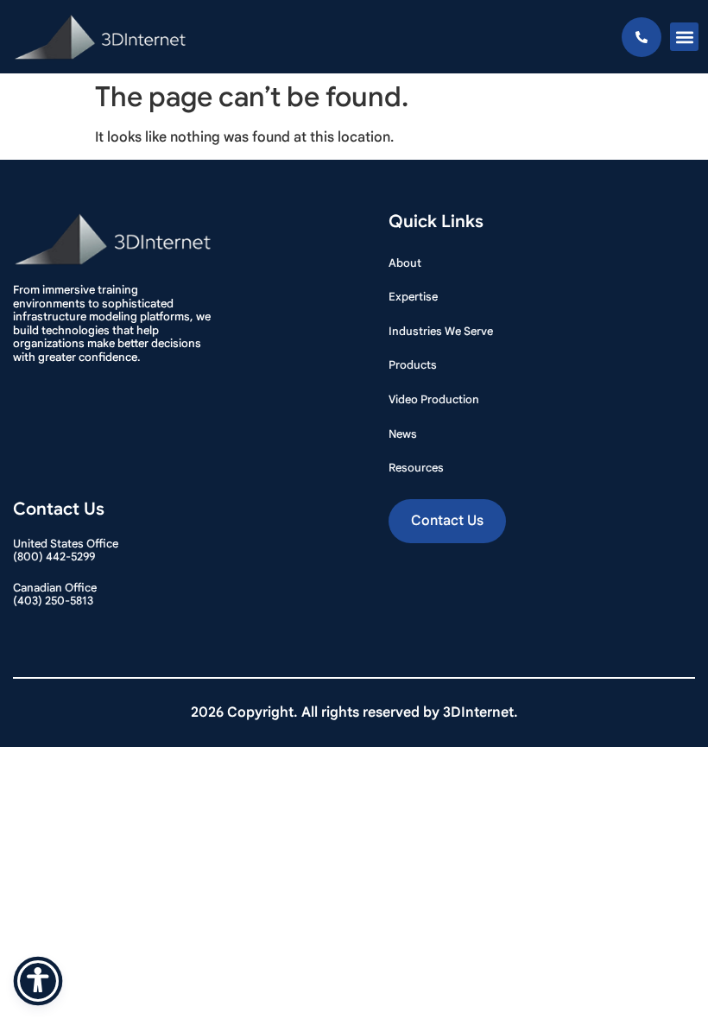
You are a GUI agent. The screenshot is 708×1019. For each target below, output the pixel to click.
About (405, 263)
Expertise (413, 296)
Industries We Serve (441, 331)
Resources (416, 467)
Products (413, 365)
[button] (684, 36)
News (403, 434)
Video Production (434, 399)
